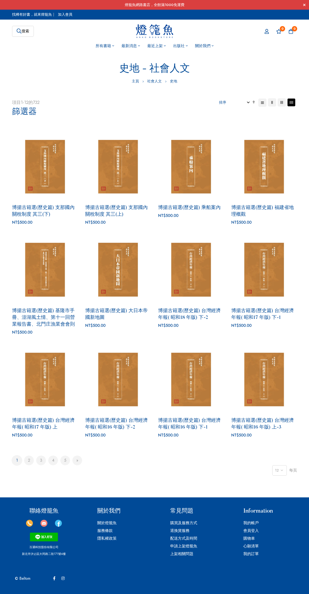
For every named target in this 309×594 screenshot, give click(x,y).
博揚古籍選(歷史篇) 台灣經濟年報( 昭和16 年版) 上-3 (262, 424)
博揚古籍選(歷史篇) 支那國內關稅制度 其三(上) (116, 211)
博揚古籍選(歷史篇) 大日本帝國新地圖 (116, 314)
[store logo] (154, 31)
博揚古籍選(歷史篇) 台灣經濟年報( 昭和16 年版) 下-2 (116, 424)
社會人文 (155, 81)
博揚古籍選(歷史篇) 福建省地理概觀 (262, 211)
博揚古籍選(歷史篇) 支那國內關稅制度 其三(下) (43, 211)
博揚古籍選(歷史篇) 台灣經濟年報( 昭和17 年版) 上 (43, 424)
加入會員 (65, 14)
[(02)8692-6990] (29, 525)
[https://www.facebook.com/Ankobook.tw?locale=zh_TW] (58, 525)
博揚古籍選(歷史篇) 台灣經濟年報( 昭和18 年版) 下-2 (189, 314)
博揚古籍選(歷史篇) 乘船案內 (189, 207)
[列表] (262, 103)
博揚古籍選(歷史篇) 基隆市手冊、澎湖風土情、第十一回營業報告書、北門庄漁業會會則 (43, 317)
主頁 (136, 81)
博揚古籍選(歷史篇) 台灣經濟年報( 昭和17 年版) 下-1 (262, 314)
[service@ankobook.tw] (44, 525)
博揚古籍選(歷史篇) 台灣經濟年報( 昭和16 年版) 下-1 (189, 424)
